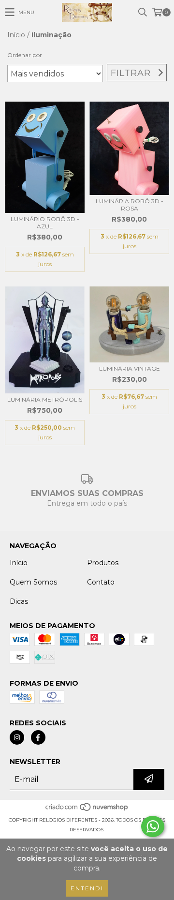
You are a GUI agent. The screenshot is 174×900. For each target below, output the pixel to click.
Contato (101, 582)
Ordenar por (24, 55)
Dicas (19, 601)
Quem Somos (33, 582)
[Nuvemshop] (87, 810)
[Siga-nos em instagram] (17, 737)
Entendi (87, 888)
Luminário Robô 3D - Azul (45, 222)
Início (16, 34)
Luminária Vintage (129, 368)
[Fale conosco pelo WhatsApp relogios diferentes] (152, 826)
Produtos (102, 562)
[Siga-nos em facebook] (38, 737)
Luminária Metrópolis (44, 399)
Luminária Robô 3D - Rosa (129, 204)
